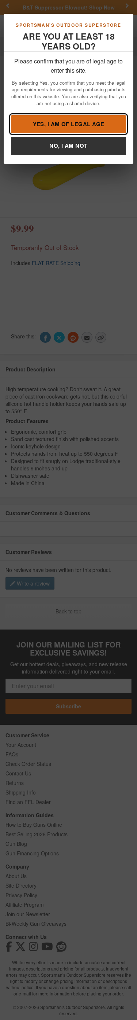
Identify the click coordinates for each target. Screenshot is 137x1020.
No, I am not (68, 146)
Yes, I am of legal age (68, 124)
